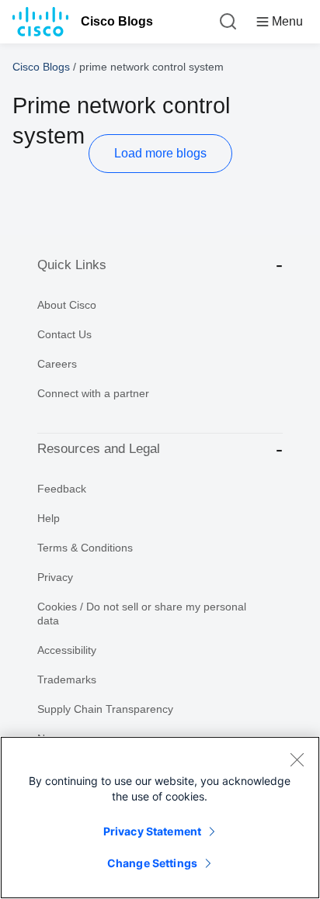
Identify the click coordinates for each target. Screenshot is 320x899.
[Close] (296, 759)
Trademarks (66, 679)
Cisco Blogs (117, 21)
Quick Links (71, 265)
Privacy (55, 577)
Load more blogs (160, 153)
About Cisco (66, 305)
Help (48, 518)
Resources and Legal (98, 448)
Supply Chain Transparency (105, 709)
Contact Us (64, 334)
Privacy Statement (152, 831)
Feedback (61, 488)
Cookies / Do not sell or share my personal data (141, 613)
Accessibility (66, 650)
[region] (160, 817)
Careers (57, 364)
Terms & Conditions (85, 547)
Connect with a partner (93, 393)
